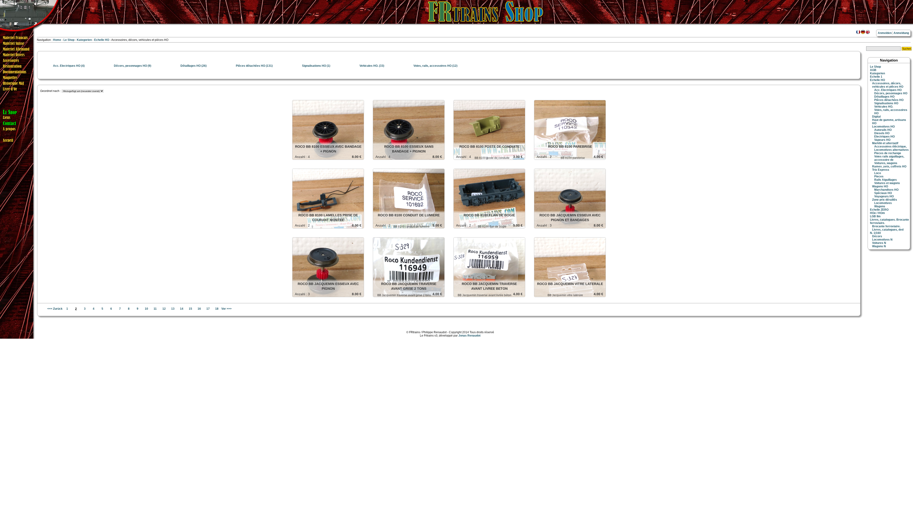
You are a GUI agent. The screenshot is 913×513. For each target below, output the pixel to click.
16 (199, 308)
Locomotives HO (883, 126)
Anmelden (885, 33)
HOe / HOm (877, 213)
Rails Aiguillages (885, 179)
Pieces (879, 176)
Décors (877, 236)
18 (217, 308)
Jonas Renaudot (469, 335)
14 (181, 308)
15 (190, 308)
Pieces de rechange (887, 153)
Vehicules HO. (883, 106)
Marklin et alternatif (885, 143)
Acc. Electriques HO (888, 90)
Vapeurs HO (882, 140)
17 (208, 308)
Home (57, 40)
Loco (877, 173)
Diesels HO (881, 133)
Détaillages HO (884, 96)
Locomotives (883, 203)
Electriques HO (884, 136)
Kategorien (84, 40)
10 (146, 308)
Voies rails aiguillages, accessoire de (889, 158)
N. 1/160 (875, 233)
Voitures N (879, 243)
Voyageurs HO (884, 196)
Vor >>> (226, 308)
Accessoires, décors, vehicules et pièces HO (887, 85)
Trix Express (880, 169)
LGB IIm (875, 216)
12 (164, 308)
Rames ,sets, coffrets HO (889, 166)
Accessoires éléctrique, (890, 146)
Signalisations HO (886, 103)
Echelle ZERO (879, 209)
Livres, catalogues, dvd (887, 229)
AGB (873, 70)
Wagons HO (880, 186)
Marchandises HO (886, 189)
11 (155, 308)
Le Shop (68, 40)
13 (173, 308)
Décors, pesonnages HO (890, 93)
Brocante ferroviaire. (886, 226)
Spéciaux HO (883, 193)
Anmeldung (901, 33)
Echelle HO (102, 40)
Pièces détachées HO (888, 100)
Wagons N (879, 246)
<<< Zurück (55, 308)
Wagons (879, 206)
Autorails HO (883, 130)
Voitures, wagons (885, 163)
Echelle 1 (876, 76)
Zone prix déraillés (884, 199)
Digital (876, 116)
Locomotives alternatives (891, 150)
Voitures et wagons (887, 183)
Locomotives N (882, 239)
